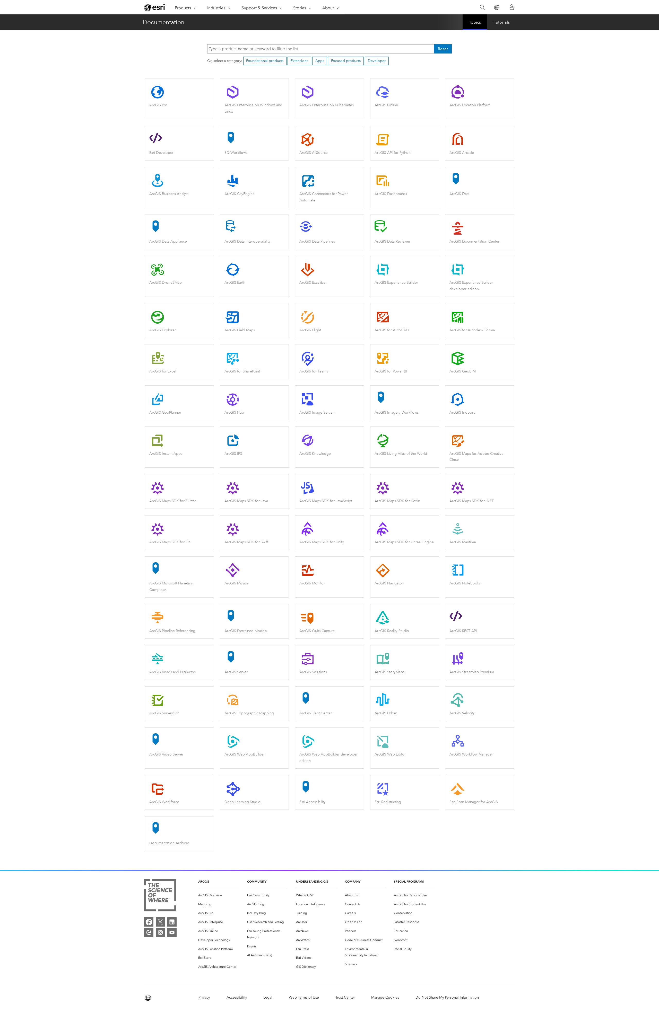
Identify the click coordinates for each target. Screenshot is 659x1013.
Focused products (346, 61)
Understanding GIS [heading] (312, 881)
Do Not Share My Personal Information (447, 997)
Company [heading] (352, 881)
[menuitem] (218, 895)
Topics (475, 22)
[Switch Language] (496, 7)
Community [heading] (256, 881)
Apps (319, 61)
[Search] (482, 7)
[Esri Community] (148, 932)
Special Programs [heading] (409, 881)
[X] (160, 922)
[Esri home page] (155, 7)
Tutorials (502, 22)
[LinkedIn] (172, 922)
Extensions (299, 61)
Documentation (163, 22)
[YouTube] (172, 932)
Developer (377, 61)
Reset (443, 49)
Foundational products (264, 61)
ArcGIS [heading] (203, 881)
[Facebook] (148, 922)
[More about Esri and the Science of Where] (160, 896)
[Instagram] (160, 932)
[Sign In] (512, 7)
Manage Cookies (385, 997)
